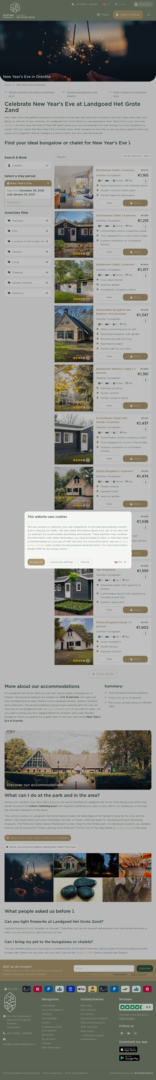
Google (40, 545)
